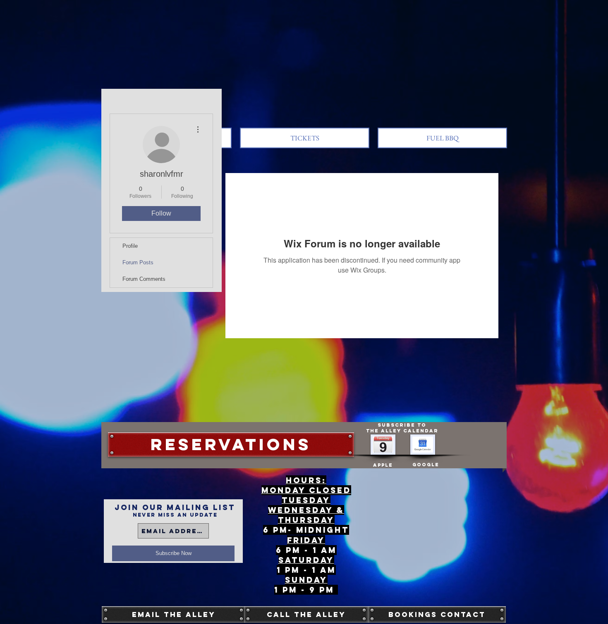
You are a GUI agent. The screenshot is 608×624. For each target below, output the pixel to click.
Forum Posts (137, 262)
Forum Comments (143, 279)
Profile (130, 246)
